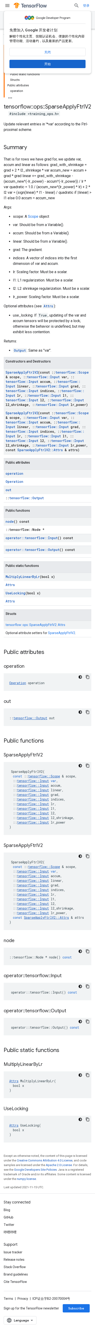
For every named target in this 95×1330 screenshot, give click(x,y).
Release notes (14, 1259)
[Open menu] (7, 5)
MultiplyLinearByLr (23, 576)
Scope (33, 216)
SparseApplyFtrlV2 (22, 372)
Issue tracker (13, 1252)
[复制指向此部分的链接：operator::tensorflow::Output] (70, 1011)
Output (20, 350)
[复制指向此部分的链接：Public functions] (48, 741)
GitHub (8, 1217)
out (8, 490)
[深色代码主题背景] (80, 677)
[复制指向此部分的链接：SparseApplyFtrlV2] (47, 755)
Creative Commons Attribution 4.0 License (44, 1160)
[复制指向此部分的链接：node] (19, 941)
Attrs (48, 306)
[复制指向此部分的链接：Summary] (31, 148)
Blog (7, 1210)
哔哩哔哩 (10, 1232)
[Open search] (76, 5)
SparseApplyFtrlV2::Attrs (40, 450)
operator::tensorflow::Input (32, 538)
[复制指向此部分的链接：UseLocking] (32, 1109)
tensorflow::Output (26, 498)
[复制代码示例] (87, 677)
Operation (14, 481)
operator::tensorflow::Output (32, 549)
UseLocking (15, 593)
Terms (8, 1298)
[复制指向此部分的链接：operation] (29, 666)
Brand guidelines (16, 1274)
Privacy (23, 1298)
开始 (47, 64)
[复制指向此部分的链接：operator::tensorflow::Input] (66, 976)
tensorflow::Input (43, 377)
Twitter (9, 1225)
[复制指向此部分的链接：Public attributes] (48, 652)
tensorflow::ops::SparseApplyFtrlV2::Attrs (35, 625)
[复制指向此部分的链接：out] (15, 701)
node (10, 521)
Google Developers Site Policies (35, 1169)
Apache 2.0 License (59, 1165)
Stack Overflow (15, 1267)
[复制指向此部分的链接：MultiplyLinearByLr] (47, 1064)
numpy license (26, 1179)
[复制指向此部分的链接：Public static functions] (63, 1050)
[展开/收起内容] (10, 96)
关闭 (47, 52)
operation (14, 473)
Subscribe (76, 1308)
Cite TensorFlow (15, 1282)
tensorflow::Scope (72, 372)
